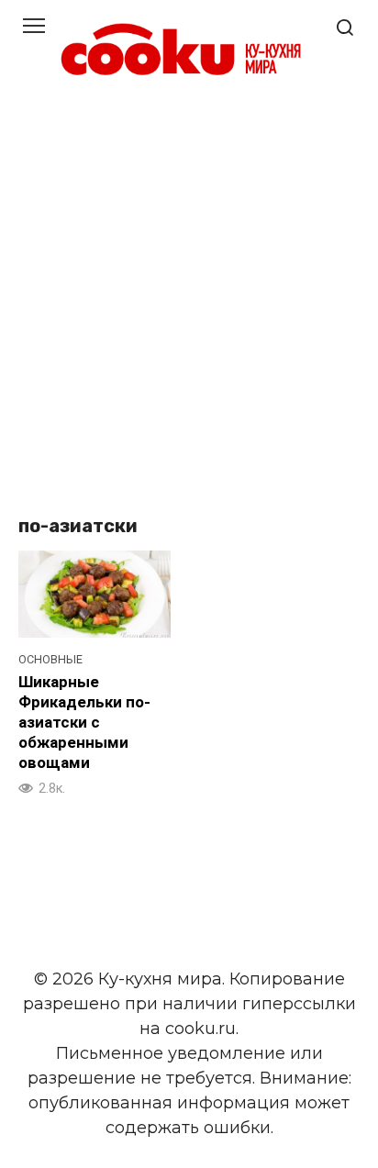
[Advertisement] (189, 299)
